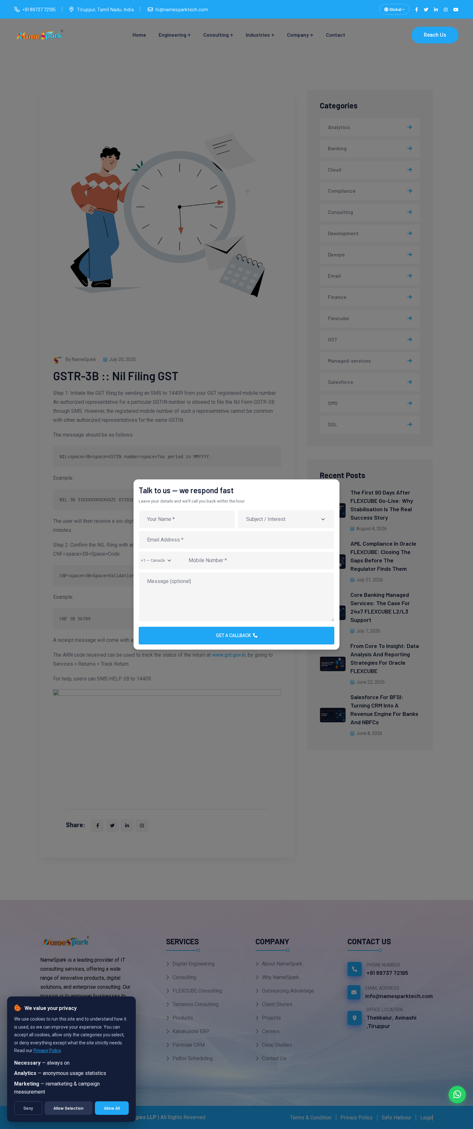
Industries (258, 35)
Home (139, 35)
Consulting (216, 35)
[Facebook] (416, 9)
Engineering (172, 35)
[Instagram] (446, 9)
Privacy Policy (47, 1050)
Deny (28, 1108)
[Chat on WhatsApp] (457, 1094)
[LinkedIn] (436, 9)
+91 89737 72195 (39, 9)
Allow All (112, 1108)
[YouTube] (456, 9)
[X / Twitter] (426, 9)
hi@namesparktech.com (181, 9)
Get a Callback (234, 635)
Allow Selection (68, 1108)
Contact (335, 35)
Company (298, 35)
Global (395, 9)
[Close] (332, 495)
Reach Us (435, 35)
